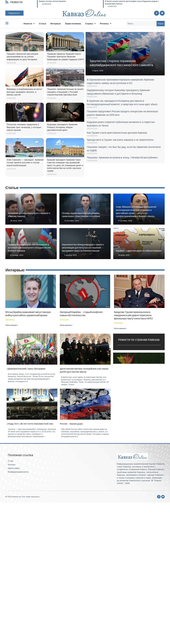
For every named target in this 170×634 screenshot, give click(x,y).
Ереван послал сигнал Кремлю (49, 1)
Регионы (104, 23)
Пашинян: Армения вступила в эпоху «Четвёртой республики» (122, 157)
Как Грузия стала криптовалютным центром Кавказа (117, 132)
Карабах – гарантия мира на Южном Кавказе (139, 250)
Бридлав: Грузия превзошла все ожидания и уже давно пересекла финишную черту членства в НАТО (133, 315)
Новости (28, 23)
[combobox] (141, 23)
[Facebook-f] (156, 13)
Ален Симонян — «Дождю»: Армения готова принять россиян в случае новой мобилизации (25, 162)
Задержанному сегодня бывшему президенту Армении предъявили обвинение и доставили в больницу (118, 91)
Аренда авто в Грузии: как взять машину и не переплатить (120, 139)
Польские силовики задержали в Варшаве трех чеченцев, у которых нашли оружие (24, 127)
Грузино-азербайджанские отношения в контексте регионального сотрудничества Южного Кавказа (29, 247)
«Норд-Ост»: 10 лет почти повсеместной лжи (30, 423)
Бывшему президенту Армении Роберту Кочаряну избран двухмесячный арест (62, 127)
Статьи (42, 23)
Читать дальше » (11, 325)
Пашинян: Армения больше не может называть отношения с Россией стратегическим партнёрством (65, 92)
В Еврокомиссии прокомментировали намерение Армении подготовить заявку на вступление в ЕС (120, 81)
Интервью (55, 23)
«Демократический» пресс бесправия (26, 368)
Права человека (73, 23)
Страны (89, 23)
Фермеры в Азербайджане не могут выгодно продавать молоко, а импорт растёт (24, 92)
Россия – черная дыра (71, 423)
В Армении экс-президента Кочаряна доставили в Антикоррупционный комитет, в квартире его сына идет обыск (122, 102)
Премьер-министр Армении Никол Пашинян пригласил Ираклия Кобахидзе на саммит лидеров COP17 (65, 57)
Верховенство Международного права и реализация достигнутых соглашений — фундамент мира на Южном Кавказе (83, 247)
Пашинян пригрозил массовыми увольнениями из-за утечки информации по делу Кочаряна (22, 57)
